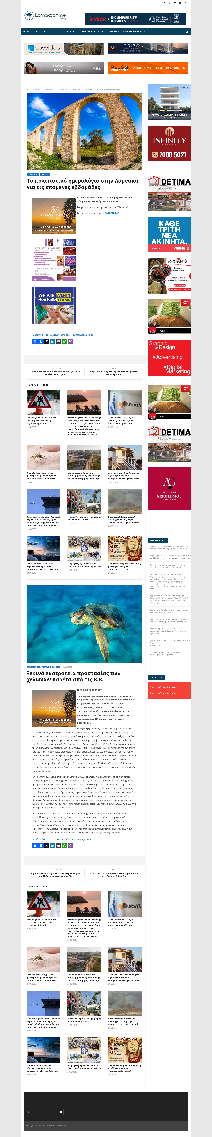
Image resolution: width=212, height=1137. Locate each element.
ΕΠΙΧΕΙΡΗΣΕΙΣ (43, 31)
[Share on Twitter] (46, 341)
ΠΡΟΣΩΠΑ (114, 31)
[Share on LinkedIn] (52, 341)
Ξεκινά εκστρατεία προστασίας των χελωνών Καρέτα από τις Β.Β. (55, 372)
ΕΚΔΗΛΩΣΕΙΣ (51, 89)
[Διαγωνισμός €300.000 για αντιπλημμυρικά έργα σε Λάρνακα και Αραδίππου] (125, 402)
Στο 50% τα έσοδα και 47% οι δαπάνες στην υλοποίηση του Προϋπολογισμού (168, 620)
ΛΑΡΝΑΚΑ (27, 31)
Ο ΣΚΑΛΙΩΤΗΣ (44, 667)
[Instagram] (180, 2)
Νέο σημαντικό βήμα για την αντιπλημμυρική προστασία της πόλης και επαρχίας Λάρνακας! (83, 476)
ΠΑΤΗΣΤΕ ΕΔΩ (112, 213)
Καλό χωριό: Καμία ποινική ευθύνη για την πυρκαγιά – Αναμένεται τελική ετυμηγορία (123, 520)
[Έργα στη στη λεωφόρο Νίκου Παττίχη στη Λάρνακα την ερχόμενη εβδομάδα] (43, 402)
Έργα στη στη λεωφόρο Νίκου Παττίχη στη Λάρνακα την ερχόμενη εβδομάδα (41, 420)
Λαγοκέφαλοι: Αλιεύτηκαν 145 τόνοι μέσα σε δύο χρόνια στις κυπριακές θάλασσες (170, 556)
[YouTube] (169, 2)
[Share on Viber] (70, 341)
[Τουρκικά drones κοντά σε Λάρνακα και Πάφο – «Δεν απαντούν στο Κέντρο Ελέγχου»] (43, 548)
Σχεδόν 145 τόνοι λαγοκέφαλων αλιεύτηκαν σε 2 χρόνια (165, 653)
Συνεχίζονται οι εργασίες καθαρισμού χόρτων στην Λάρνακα (113, 372)
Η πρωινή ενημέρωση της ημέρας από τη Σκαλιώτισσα (84, 518)
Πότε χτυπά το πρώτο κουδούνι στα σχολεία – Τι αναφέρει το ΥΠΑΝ (167, 566)
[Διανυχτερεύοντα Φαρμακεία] (185, 2)
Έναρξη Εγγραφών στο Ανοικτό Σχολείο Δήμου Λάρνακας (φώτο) (84, 565)
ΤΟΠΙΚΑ (56, 667)
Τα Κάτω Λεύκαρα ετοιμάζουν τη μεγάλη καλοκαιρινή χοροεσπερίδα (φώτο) (124, 566)
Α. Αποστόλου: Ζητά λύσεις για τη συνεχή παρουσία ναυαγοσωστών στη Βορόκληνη (124, 476)
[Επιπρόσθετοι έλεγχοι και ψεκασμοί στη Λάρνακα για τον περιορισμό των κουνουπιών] (43, 457)
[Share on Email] (58, 341)
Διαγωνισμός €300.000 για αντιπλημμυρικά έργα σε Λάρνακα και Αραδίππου (120, 420)
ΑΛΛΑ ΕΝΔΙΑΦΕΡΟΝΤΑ (134, 31)
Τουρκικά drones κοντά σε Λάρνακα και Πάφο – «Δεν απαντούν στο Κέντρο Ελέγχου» (42, 566)
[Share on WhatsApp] (64, 341)
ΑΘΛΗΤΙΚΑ (70, 31)
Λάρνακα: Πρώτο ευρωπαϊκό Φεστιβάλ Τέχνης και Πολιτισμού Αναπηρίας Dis (55, 873)
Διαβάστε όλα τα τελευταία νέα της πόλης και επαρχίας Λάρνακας (62, 334)
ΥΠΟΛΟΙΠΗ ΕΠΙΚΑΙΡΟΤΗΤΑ (92, 31)
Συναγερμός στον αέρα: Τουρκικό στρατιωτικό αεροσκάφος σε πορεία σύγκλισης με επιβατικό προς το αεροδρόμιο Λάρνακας (43, 521)
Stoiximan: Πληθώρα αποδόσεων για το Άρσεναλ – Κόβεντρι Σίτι (169, 611)
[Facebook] (164, 2)
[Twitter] (175, 2)
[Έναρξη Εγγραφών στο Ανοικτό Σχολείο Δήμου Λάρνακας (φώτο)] (84, 548)
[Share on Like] (41, 341)
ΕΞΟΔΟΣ (57, 31)
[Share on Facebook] (35, 341)
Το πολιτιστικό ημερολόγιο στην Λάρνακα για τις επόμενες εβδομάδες (113, 873)
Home (29, 89)
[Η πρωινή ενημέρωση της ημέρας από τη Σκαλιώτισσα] (84, 501)
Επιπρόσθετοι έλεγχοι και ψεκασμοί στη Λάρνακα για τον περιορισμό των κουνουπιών (42, 476)
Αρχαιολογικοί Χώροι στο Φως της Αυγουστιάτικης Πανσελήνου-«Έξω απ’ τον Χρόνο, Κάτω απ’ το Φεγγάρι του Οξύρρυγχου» (169, 599)
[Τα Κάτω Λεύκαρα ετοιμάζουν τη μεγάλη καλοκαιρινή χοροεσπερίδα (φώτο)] (125, 548)
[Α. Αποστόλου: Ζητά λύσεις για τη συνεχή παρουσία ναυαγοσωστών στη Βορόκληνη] (125, 457)
